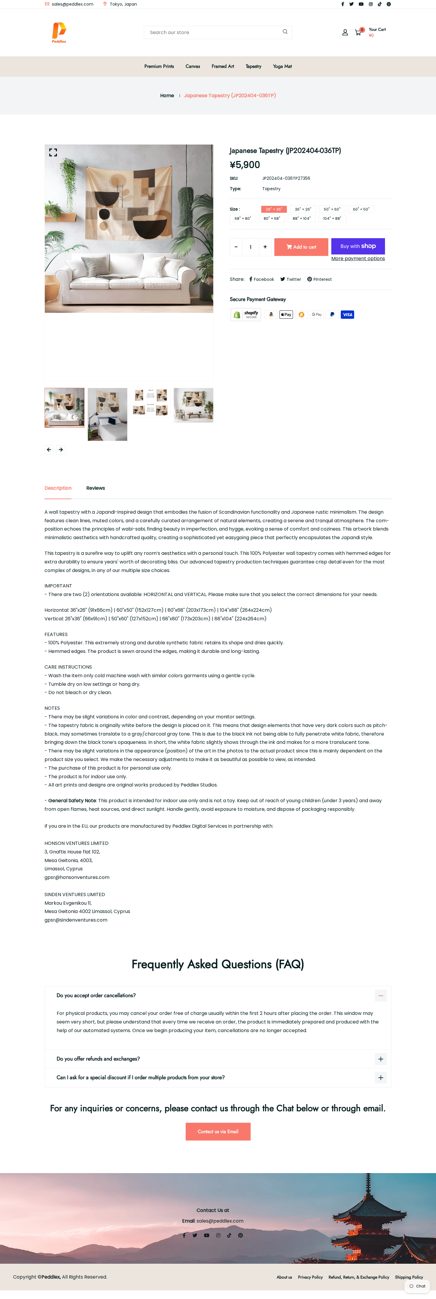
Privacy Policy (310, 1277)
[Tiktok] (379, 4)
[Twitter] (351, 4)
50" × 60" (332, 209)
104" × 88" (332, 218)
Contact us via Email (218, 1131)
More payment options (358, 258)
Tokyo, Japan (123, 4)
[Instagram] (370, 4)
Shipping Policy (409, 1277)
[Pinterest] (389, 4)
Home (167, 95)
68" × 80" (243, 218)
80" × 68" (272, 218)
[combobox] (218, 32)
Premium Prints (159, 66)
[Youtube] (361, 4)
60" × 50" (361, 209)
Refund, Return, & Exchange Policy (359, 1277)
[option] (129, 229)
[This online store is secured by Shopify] (246, 314)
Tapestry (253, 66)
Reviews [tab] (95, 488)
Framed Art (223, 66)
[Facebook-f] (343, 4)
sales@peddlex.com (72, 4)
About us (284, 1277)
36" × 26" (303, 209)
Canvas (193, 66)
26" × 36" (274, 209)
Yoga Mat (282, 66)
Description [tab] (57, 488)
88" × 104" (302, 218)
